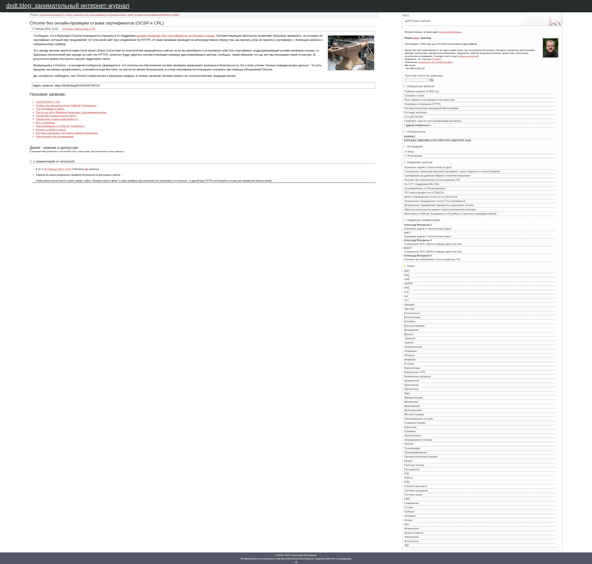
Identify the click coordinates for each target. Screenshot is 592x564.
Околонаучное (412, 435)
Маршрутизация (413, 397)
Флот (407, 524)
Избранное (410, 351)
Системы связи (413, 494)
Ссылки (408, 507)
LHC (406, 292)
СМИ (407, 499)
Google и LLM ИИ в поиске (51, 129)
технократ (410, 516)
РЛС (406, 473)
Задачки (409, 342)
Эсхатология (411, 541)
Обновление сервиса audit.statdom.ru (57, 119)
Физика (408, 520)
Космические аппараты (417, 376)
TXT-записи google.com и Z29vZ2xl (424, 192)
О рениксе (410, 431)
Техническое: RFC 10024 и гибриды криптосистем (432, 244)
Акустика (409, 309)
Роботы (408, 477)
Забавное (409, 338)
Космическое (411, 380)
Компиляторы (412, 368)
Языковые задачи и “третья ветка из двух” (428, 167)
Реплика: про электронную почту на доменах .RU (432, 180)
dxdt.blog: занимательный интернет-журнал (67, 5)
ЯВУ (406, 545)
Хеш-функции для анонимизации (55, 136)
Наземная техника (414, 423)
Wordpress (345, 558)
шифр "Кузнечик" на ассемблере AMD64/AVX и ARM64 (153, 15)
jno (86, 169)
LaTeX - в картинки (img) (77, 15)
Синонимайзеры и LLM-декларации (424, 188)
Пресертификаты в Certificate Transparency (60, 126)
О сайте (437, 59)
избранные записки (468, 56)
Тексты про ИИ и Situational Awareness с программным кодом (71, 112)
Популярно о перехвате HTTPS (422, 104)
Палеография (412, 448)
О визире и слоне (414, 95)
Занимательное (413, 347)
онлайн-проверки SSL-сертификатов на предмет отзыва (175, 35)
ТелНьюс (409, 511)
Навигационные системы (418, 418)
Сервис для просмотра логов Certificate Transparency (66, 105)
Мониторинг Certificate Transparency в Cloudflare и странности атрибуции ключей (450, 213)
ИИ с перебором (45, 122)
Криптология (411, 385)
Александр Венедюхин (450, 32)
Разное (408, 461)
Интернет (68, 29)
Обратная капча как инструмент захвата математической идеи (440, 209)
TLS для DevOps (413, 116)
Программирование (415, 452)
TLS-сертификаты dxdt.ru (50, 109)
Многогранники (413, 410)
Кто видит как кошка (415, 112)
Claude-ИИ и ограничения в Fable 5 (56, 116)
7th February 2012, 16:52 (57, 169)
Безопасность (412, 313)
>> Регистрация (413, 155)
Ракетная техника (414, 465)
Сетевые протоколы (415, 486)
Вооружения (411, 330)
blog (406, 275)
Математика (411, 401)
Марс (407, 393)
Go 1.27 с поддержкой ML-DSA (421, 184)
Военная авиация (414, 325)
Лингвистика (411, 389)
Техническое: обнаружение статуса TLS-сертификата (434, 201)
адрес (416, 38)
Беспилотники (412, 317)
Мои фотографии (414, 414)
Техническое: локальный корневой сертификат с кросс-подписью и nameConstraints (452, 171)
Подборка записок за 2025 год (421, 91)
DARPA (408, 283)
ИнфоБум (409, 359)
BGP (406, 271)
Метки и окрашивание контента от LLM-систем (430, 196)
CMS (407, 279)
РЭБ (406, 482)
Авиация (409, 304)
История (409, 363)
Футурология (411, 528)
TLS (406, 300)
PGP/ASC (409, 136)
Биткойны (409, 321)
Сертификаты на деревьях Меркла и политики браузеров (437, 175)
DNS (407, 287)
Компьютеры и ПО (84, 29)
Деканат (409, 334)
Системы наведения (416, 490)
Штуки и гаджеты (413, 532)
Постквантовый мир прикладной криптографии (431, 108)
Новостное (410, 427)
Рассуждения (411, 469)
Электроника (411, 537)
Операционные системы (418, 440)
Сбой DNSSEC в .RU (48, 102)
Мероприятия (412, 406)
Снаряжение (411, 503)
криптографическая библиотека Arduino (108, 15)
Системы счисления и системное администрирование (67, 133)
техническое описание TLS (52, 15)
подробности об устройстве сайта (435, 62)
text (406, 296)
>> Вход (408, 151)
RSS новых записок (419, 21)
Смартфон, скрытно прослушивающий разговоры (432, 121)
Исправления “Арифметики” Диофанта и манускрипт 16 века (439, 205)
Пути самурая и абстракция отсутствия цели (429, 99)
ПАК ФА (408, 444)
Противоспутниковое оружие (421, 456)
